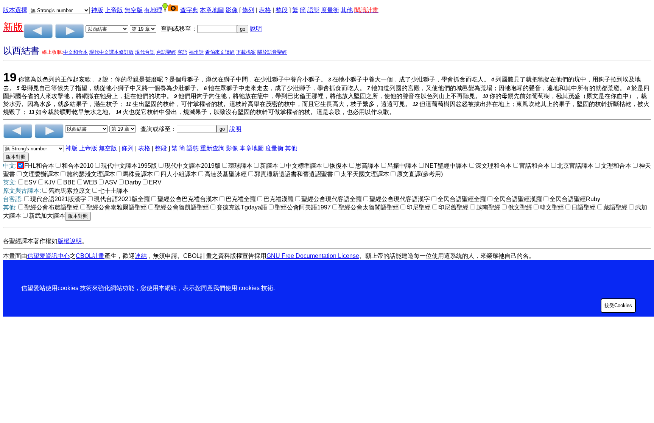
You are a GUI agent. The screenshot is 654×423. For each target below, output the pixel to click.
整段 (282, 10)
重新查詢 (212, 148)
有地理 (153, 10)
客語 (182, 52)
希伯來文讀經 (220, 52)
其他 (347, 10)
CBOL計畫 (90, 256)
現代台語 (145, 52)
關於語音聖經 (272, 52)
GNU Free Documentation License (312, 256)
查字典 (189, 10)
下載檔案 (246, 52)
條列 (248, 10)
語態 (313, 10)
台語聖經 (166, 52)
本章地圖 (212, 10)
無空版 (134, 10)
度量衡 (330, 10)
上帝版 (114, 10)
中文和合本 (75, 52)
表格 (265, 10)
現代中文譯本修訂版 (111, 52)
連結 (141, 256)
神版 (97, 10)
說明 (256, 28)
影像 (232, 10)
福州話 (196, 52)
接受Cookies (618, 305)
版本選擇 (15, 10)
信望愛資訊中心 (48, 256)
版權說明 (70, 241)
